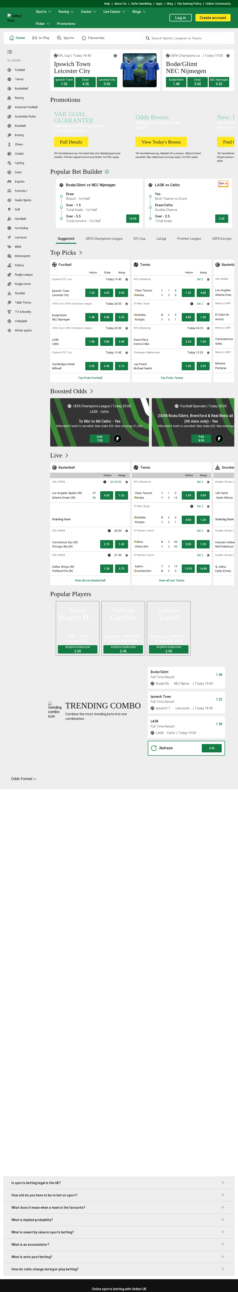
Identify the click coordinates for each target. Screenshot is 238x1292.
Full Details (71, 141)
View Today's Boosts (161, 141)
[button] (64, 82)
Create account (213, 18)
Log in (180, 18)
